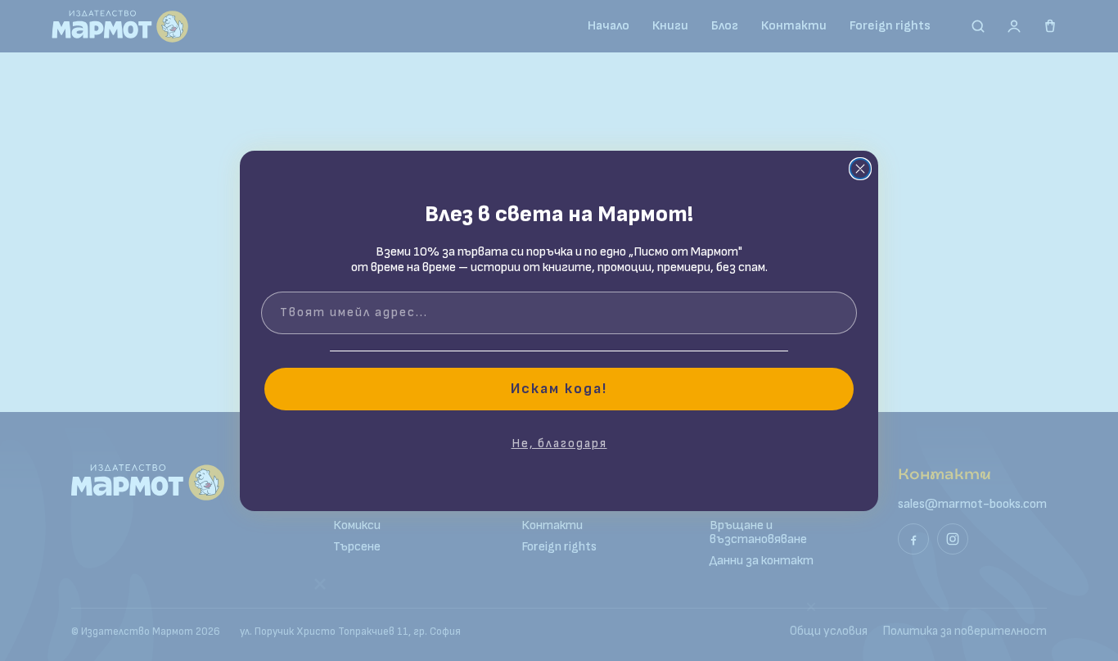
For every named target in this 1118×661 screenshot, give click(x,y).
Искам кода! (559, 388)
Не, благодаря (559, 443)
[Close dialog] (860, 169)
